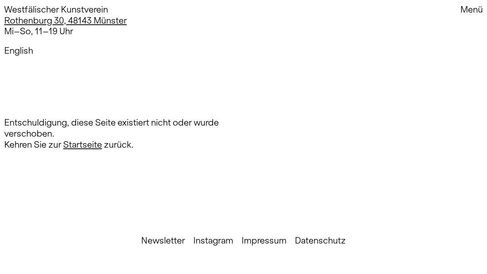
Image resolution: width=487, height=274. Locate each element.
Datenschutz (320, 240)
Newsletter (163, 240)
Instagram (213, 240)
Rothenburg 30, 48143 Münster (65, 20)
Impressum (264, 240)
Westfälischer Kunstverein (56, 9)
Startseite (82, 144)
